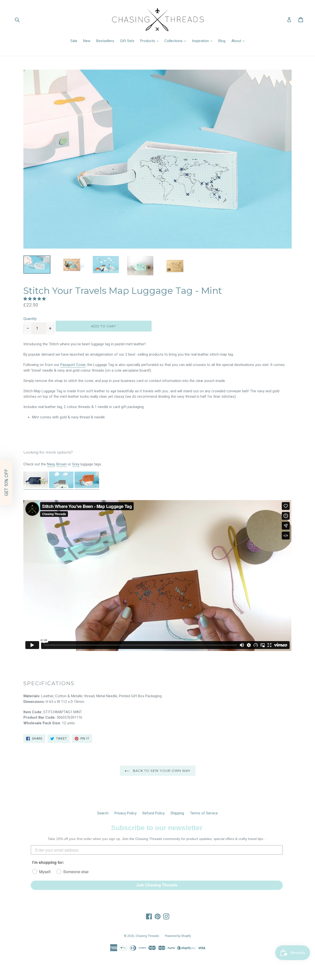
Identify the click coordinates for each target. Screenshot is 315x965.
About (236, 41)
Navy (51, 464)
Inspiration (201, 41)
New (86, 41)
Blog (221, 41)
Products (148, 41)
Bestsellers (105, 41)
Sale (73, 41)
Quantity (30, 318)
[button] (35, 299)
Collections (174, 41)
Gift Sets (127, 41)
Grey (75, 464)
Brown (61, 464)
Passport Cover (72, 365)
